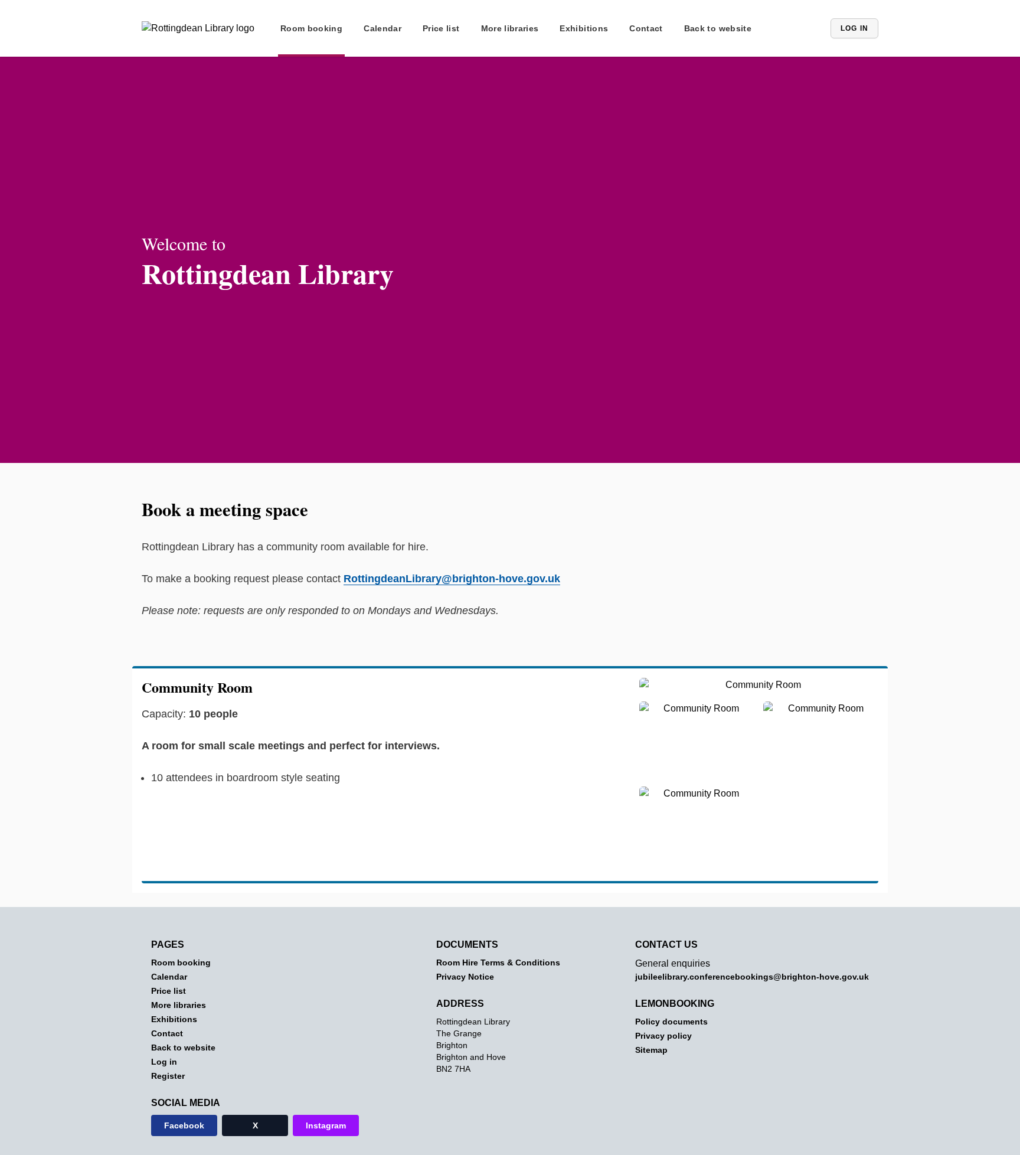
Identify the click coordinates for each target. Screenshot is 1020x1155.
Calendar (382, 28)
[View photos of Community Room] (758, 690)
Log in (854, 28)
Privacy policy (663, 1035)
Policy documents (671, 1021)
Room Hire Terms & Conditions (498, 962)
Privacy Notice (465, 976)
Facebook (184, 1125)
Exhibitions (584, 28)
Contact (645, 28)
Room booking (311, 28)
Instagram (326, 1125)
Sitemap (651, 1050)
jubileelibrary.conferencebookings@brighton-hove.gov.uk (752, 976)
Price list (441, 28)
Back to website (717, 28)
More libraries (510, 28)
